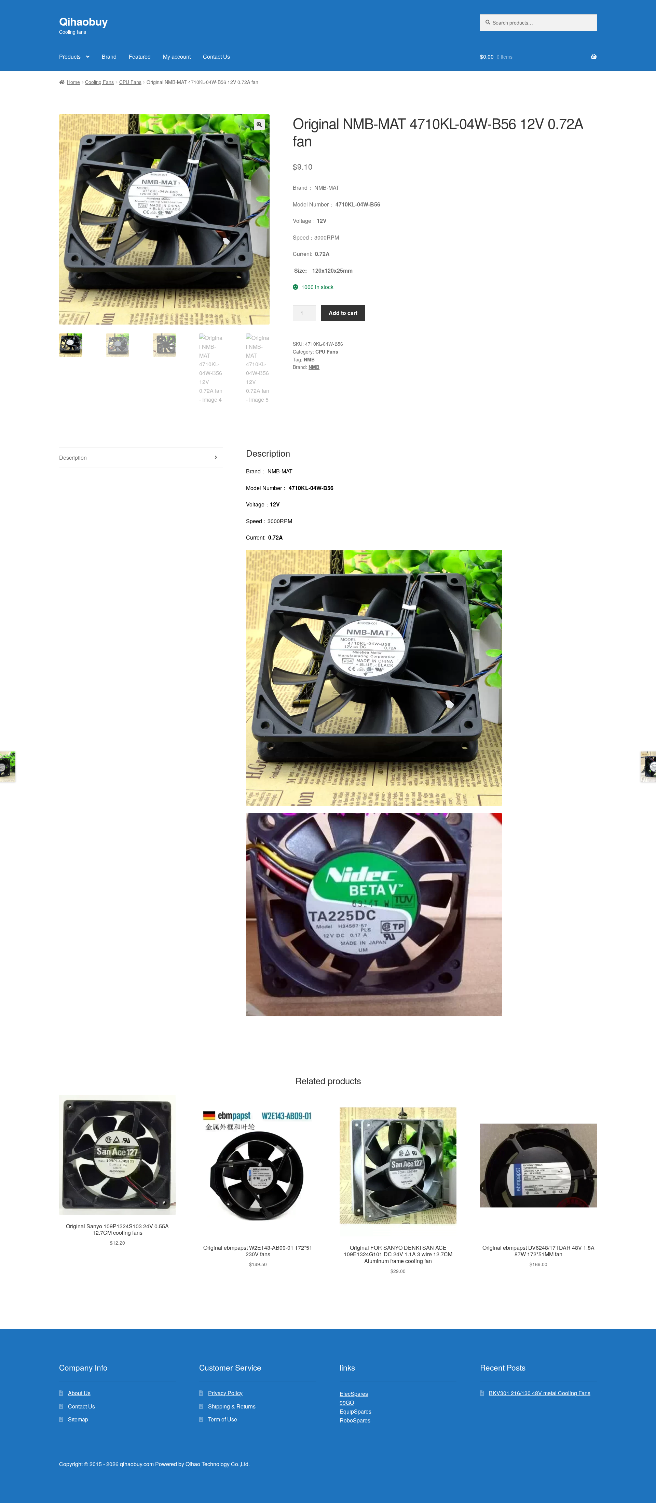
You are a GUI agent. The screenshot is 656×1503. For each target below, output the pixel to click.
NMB (309, 359)
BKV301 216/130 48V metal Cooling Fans (539, 1393)
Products (70, 56)
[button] (259, 124)
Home (73, 81)
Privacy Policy (225, 1393)
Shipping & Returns (232, 1406)
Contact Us (216, 56)
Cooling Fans (99, 81)
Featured (140, 56)
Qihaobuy (83, 21)
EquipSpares (355, 1411)
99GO (347, 1402)
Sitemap (78, 1419)
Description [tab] (73, 457)
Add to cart (343, 313)
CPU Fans (130, 81)
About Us (79, 1393)
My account (177, 56)
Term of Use (222, 1419)
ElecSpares (354, 1394)
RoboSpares (355, 1420)
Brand (109, 56)
